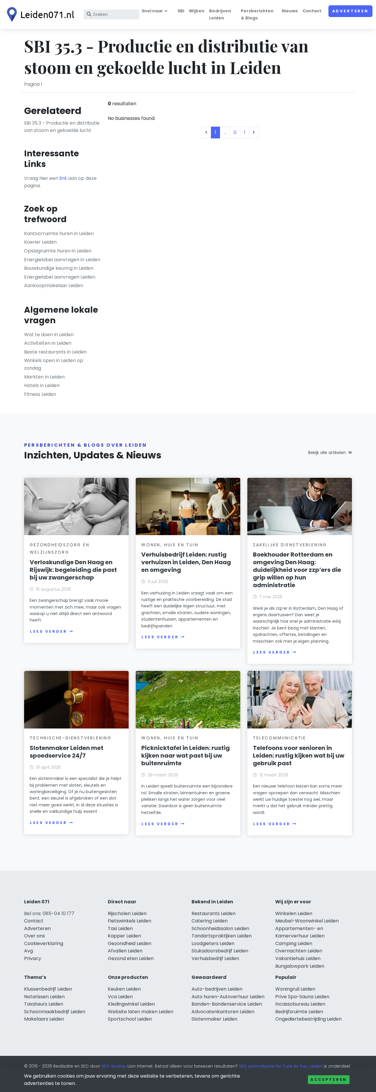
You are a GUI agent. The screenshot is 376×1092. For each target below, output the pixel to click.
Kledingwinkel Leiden (131, 1004)
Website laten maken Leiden (140, 1011)
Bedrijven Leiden (220, 14)
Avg (28, 950)
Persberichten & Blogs (257, 14)
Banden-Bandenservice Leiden (227, 1004)
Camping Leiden (293, 943)
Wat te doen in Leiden (49, 334)
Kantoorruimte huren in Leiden (59, 233)
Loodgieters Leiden (213, 943)
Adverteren (350, 11)
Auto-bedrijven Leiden (217, 989)
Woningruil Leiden (295, 989)
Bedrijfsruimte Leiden (299, 1011)
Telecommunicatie (279, 738)
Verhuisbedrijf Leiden (215, 958)
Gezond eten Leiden (131, 958)
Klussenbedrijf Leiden (48, 989)
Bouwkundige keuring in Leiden (58, 268)
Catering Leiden (210, 920)
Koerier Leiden (40, 242)
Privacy (32, 958)
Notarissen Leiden (44, 996)
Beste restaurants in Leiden (55, 352)
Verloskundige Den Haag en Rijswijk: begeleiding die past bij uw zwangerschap (73, 570)
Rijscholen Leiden (127, 913)
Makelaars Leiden (44, 1019)
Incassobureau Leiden (300, 1004)
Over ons (34, 935)
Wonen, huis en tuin (169, 545)
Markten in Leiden (44, 377)
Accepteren (328, 1079)
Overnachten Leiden (298, 950)
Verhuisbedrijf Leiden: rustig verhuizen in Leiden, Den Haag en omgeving (186, 562)
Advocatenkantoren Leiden (223, 1011)
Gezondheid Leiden (129, 943)
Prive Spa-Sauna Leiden (302, 996)
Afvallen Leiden (125, 950)
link (63, 178)
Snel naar (152, 11)
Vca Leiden (120, 996)
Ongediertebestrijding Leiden (308, 1019)
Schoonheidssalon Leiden (220, 928)
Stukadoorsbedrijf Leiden (220, 950)
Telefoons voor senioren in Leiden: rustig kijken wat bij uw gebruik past (298, 755)
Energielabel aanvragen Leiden (59, 277)
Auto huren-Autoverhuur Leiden (228, 996)
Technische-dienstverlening (71, 738)
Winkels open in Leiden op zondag (53, 364)
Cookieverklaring (43, 943)
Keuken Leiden (124, 989)
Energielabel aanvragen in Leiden (62, 259)
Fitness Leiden (40, 394)
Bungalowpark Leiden (299, 966)
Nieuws (290, 11)
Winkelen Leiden (293, 913)
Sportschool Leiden (130, 1019)
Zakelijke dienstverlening (290, 545)
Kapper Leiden (124, 935)
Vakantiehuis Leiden (297, 958)
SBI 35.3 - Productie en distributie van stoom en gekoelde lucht (62, 127)
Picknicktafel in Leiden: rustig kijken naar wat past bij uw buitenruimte (185, 755)
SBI (180, 11)
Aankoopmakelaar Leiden (53, 285)
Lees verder (48, 631)
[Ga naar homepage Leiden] (39, 14)
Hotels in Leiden (42, 385)
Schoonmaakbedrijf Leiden (54, 1011)
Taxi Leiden (120, 928)
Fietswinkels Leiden (129, 920)
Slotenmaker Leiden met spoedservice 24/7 (66, 752)
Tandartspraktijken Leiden (222, 935)
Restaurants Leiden (214, 913)
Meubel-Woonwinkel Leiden (307, 920)
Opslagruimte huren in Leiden (57, 250)
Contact (312, 11)
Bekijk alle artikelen (327, 452)
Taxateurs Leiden (43, 1004)
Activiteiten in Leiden (47, 343)
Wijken (196, 11)
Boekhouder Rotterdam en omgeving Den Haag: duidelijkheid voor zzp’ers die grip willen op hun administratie (297, 569)
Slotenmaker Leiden (214, 1019)
